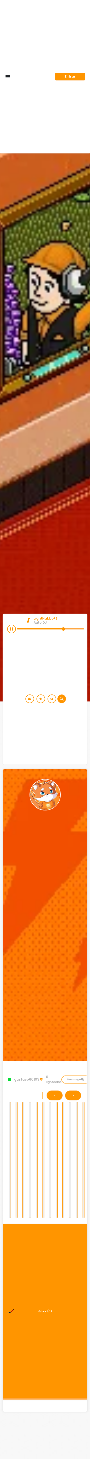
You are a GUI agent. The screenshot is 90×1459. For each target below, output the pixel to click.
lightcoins (53, 1079)
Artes (45, 1311)
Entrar (70, 76)
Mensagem (75, 1079)
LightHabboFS (46, 618)
